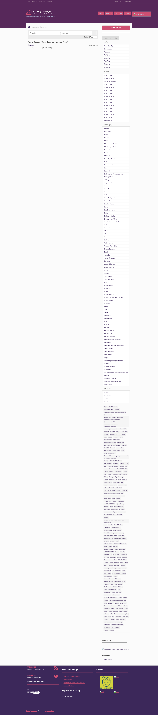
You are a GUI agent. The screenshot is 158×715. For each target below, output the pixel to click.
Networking (106, 554)
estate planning (116, 482)
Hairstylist (107, 255)
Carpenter (107, 189)
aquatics (118, 445)
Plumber (106, 324)
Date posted (107, 389)
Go (94, 33)
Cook (105, 474)
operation (124, 557)
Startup (126, 608)
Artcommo (124, 445)
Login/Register (127, 1)
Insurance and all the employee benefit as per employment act (114, 521)
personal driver (107, 570)
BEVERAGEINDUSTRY (116, 461)
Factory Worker (109, 243)
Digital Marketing (119, 477)
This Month (107, 402)
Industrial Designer (110, 264)
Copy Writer (107, 201)
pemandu (123, 565)
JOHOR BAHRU (117, 530)
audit (117, 448)
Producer (107, 327)
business (122, 463)
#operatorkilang (115, 429)
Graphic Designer (109, 249)
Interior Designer (109, 267)
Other (105, 309)
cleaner (105, 469)
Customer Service (117, 474)
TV (113, 616)
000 (117, 431)
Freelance (107, 52)
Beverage (106, 461)
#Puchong (106, 431)
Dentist (106, 213)
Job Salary (107, 71)
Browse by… (107, 38)
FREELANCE (111, 487)
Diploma (106, 479)
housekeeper (107, 509)
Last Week (107, 399)
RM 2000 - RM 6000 (117, 587)
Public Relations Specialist (112, 339)
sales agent (118, 592)
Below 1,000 (108, 120)
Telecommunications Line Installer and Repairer (116, 374)
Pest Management (116, 570)
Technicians (107, 370)
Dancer (106, 207)
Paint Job (116, 562)
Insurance (106, 517)
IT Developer (120, 525)
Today (106, 393)
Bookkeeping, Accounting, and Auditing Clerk (113, 175)
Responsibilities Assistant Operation (112, 579)
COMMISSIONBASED (122, 469)
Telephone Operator (110, 378)
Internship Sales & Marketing (72, 676)
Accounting (115, 437)
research (115, 576)
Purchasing (107, 342)
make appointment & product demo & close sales (115, 543)
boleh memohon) (107, 463)
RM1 (119, 589)
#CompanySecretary (108, 409)
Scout (120, 597)
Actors (106, 135)
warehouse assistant (108, 622)
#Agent (105, 407)
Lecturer (106, 273)
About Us (34, 1)
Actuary (106, 138)
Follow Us (31, 675)
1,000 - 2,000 (108, 75)
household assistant (118, 506)
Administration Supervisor (110, 442)
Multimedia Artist (109, 294)
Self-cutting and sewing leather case (117, 600)
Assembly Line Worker (111, 159)
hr (119, 509)
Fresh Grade (119, 487)
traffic (111, 614)
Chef (126, 466)
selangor (106, 600)
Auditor (106, 162)
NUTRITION (116, 554)
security (125, 597)
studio (120, 611)
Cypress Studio (49, 711)
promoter (124, 573)
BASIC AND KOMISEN (109, 453)
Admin (106, 141)
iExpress (115, 512)
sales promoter (115, 595)
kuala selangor (117, 538)
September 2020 (109, 659)
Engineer (106, 240)
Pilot (105, 321)
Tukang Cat (125, 614)
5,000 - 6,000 (108, 99)
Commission (108, 49)
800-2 (105, 437)
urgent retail (125, 616)
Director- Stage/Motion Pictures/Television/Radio (112, 220)
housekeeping (114, 509)
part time (111, 565)
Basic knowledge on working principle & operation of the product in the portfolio (115, 457)
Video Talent (108, 384)
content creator (118, 471)
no (111, 554)
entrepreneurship (107, 482)
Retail (112, 584)
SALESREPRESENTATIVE (110, 597)
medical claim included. (120, 549)
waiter (117, 619)
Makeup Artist (108, 285)
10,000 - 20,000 (109, 78)
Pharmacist (107, 315)
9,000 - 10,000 (108, 117)
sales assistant (107, 595)
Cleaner (106, 192)
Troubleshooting (117, 614)
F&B (122, 482)
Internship (107, 58)
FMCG (125, 485)
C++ (127, 463)
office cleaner (124, 554)
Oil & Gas (106, 557)
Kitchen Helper (68, 679)
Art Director (107, 156)
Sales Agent (108, 355)
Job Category (108, 125)
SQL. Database (119, 608)
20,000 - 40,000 (109, 87)
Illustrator (107, 261)
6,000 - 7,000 (108, 102)
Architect (107, 153)
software (125, 606)
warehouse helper (119, 622)
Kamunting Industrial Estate (110, 535)
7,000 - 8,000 (108, 108)
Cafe (105, 466)
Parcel (126, 562)
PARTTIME (117, 565)
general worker (113, 496)
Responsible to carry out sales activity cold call (114, 581)
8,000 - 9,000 (108, 111)
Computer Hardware (108, 471)
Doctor (106, 225)
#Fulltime (117, 409)
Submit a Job (117, 1)
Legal (28, 1)
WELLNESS (107, 627)
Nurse (106, 306)
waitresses (122, 619)
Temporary (107, 64)
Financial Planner (113, 485)
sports (112, 608)
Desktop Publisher (109, 216)
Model (106, 291)
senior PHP (111, 603)
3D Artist (106, 129)
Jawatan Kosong (108, 530)
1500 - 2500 (124, 431)
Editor (106, 234)
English (140, 14)
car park (116, 466)
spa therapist (107, 608)
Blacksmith (107, 171)
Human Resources (109, 258)
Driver (106, 231)
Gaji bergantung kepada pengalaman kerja (113, 493)
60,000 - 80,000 (109, 105)
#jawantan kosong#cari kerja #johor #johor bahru (115, 412)
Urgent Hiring (118, 616)
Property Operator (109, 336)
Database (125, 474)
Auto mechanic (108, 165)
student (105, 611)
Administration (116, 439)
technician (106, 614)
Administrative (120, 442)
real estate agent (108, 576)
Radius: (86, 37)
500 (119, 434)
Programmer (117, 573)
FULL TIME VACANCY (109, 490)
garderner (106, 496)
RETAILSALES (107, 587)
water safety (107, 624)
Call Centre (110, 466)
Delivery (106, 477)
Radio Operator (108, 348)
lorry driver (106, 541)
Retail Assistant (118, 584)
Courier (109, 474)
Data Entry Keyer (109, 210)
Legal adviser (108, 276)
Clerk (105, 195)
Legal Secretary (109, 279)
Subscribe (31, 667)
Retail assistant (109, 351)
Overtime (106, 562)
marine (105, 546)
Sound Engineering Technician (113, 361)
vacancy (113, 619)
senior (105, 603)
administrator (107, 445)
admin (121, 437)
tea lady (125, 611)
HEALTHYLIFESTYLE (109, 504)
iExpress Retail (121, 512)
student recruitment (113, 611)
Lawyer (106, 270)
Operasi (119, 557)
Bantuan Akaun (116, 450)
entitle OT (124, 479)
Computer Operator (110, 198)
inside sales (119, 514)
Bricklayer (107, 180)
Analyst (113, 445)
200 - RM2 (112, 434)
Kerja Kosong (121, 535)
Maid (105, 282)
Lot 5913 (112, 541)
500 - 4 (123, 434)
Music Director (108, 300)
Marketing (115, 546)
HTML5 (123, 509)
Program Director (109, 330)
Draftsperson (108, 228)
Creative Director (109, 204)
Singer (106, 358)
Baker (106, 168)
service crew (123, 603)
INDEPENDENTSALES (109, 514)
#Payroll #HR (123, 429)
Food (105, 487)
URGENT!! (106, 619)
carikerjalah (38, 48)
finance (105, 485)
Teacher (106, 364)
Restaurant (106, 584)
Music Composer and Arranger (113, 297)
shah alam (112, 606)
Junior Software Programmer (110, 533)
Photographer (108, 318)
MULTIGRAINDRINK (109, 552)
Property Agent (108, 333)
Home (31, 45)
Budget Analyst (109, 183)
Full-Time (107, 55)
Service (117, 603)
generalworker (121, 496)
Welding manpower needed (117, 624)
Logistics (124, 538)
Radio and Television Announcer (114, 345)
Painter (106, 312)
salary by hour (107, 592)
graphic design (107, 498)
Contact (50, 1)
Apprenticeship (108, 46)
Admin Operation (108, 439)
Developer (111, 477)
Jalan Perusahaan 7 (115, 527)
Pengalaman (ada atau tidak (120, 568)
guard (113, 498)
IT (114, 525)
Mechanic (107, 288)
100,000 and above (110, 81)
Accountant (107, 132)
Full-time (118, 490)
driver (119, 479)
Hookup (122, 504)
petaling (123, 570)
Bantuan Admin (107, 450)
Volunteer (107, 67)
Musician (107, 303)
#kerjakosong (107, 429)
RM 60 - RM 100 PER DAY (110, 589)
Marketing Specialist (108, 549)
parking (105, 565)
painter (121, 562)
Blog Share (42, 1)
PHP (105, 573)
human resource (107, 512)
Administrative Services (111, 144)
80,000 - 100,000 (109, 114)
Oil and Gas (113, 557)
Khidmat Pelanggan (108, 538)
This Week (107, 396)
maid (117, 541)
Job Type (106, 42)
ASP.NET (106, 448)
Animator (107, 150)
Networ (117, 552)
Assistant (112, 448)
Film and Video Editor (110, 246)
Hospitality (106, 506)
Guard (106, 252)
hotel (111, 506)
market (110, 546)
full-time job (124, 490)
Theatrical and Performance (112, 381)
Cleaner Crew (112, 469)
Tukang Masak (107, 616)
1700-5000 (106, 434)
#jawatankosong (107, 415)
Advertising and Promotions (112, 147)
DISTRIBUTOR (113, 479)
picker (109, 573)
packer (111, 562)
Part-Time (107, 61)
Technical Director (109, 367)
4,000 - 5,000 (108, 93)
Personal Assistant (69, 686)
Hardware (118, 498)
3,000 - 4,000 (108, 90)
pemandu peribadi (108, 568)
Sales (113, 592)
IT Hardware (107, 527)
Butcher (106, 186)
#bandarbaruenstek (113, 407)
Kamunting (121, 533)
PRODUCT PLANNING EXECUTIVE (74, 683)
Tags (116, 38)
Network (122, 552)
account (110, 437)
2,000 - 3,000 (108, 84)
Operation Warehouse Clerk (110, 560)
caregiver (122, 466)
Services (106, 606)
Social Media (119, 606)
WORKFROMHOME (109, 630)
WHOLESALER (115, 627)
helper (117, 504)
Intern (105, 525)
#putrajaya (112, 431)
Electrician (107, 237)
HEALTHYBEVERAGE (118, 501)
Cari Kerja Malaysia (31, 711)
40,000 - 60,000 (109, 96)
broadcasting (116, 463)
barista (122, 450)
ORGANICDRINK (122, 560)
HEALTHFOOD (107, 501)
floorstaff (120, 485)
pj (112, 573)
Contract (125, 471)
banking (121, 448)
